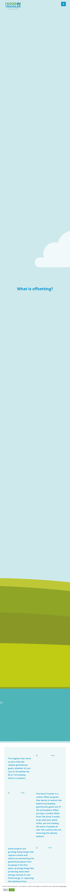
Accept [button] (11, 890)
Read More (63, 886)
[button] (63, 4)
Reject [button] (5, 890)
